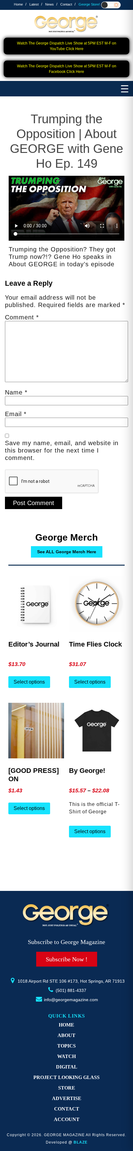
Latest (34, 4)
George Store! (89, 4)
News (49, 4)
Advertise (66, 1098)
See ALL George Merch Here (66, 551)
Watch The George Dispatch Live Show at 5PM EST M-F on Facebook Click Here (66, 69)
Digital (66, 1066)
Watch (66, 1056)
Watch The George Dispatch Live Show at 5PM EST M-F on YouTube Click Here (66, 46)
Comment (22, 317)
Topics (66, 1045)
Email (16, 414)
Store (66, 1087)
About (66, 1035)
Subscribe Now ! (67, 959)
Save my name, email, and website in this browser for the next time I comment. (61, 450)
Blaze (81, 1142)
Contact (66, 4)
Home (18, 4)
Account (66, 1119)
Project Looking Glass (66, 1077)
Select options (29, 682)
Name (16, 392)
